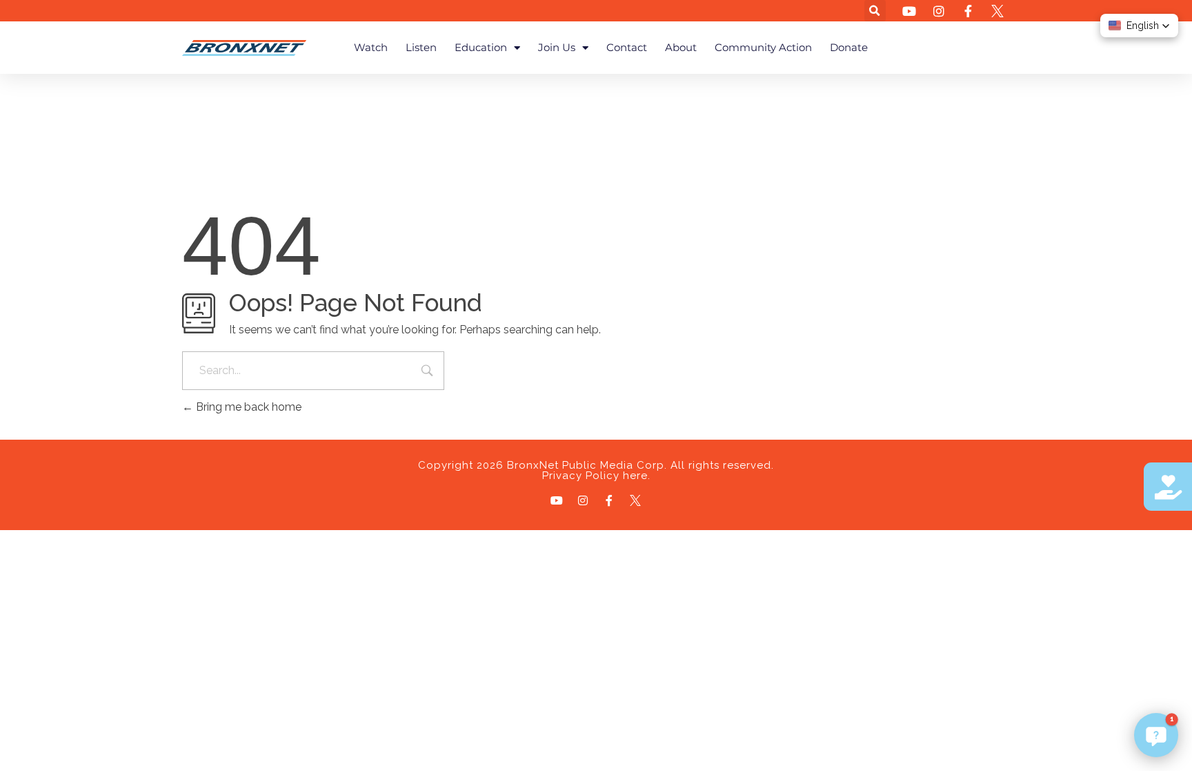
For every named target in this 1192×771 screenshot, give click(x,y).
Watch (371, 47)
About (681, 47)
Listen (421, 47)
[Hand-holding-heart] (1168, 486)
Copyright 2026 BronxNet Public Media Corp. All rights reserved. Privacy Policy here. (596, 470)
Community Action (763, 47)
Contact (626, 47)
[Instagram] (582, 500)
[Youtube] (556, 500)
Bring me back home (247, 406)
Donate (849, 47)
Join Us (556, 47)
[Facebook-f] (609, 500)
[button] (875, 10)
